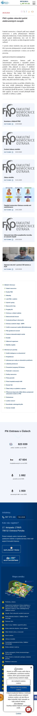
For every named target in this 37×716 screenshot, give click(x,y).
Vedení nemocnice (11, 288)
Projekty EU (9, 309)
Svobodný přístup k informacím (15, 320)
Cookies (18, 713)
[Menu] (34, 2)
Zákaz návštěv (9, 177)
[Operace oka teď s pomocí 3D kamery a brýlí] (18, 254)
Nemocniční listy (10, 306)
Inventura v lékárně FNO (12, 121)
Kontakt (8, 337)
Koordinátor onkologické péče (14, 404)
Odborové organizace (12, 341)
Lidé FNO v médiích (11, 299)
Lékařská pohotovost (12, 363)
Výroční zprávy (10, 302)
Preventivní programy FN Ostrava (15, 367)
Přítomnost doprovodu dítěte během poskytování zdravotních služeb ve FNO (19, 392)
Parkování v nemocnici (12, 371)
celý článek (7, 124)
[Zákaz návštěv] (18, 167)
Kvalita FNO (9, 292)
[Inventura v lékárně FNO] (18, 111)
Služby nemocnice (11, 374)
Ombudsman (9, 397)
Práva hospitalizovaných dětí (14, 381)
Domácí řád (9, 385)
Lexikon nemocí (10, 400)
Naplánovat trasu (11, 550)
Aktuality (8, 295)
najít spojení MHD (11, 560)
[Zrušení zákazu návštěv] (18, 139)
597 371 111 (10, 517)
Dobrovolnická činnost (12, 316)
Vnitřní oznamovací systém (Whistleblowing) (18, 327)
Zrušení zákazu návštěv (12, 149)
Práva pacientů (10, 378)
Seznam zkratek (10, 408)
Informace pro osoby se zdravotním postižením (19, 360)
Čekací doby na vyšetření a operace (16, 388)
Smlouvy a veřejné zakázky (13, 313)
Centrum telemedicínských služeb (15, 334)
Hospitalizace (10, 356)
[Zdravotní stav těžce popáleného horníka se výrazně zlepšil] (18, 224)
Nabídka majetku (10, 345)
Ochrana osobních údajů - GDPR (15, 323)
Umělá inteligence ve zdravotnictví (15, 353)
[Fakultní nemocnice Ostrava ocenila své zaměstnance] (18, 195)
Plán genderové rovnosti (13, 330)
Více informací (18, 703)
